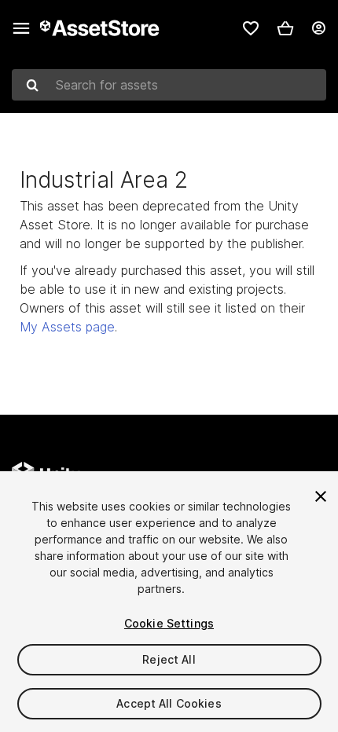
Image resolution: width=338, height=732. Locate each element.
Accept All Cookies (169, 703)
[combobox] (169, 85)
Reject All (168, 659)
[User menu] (318, 28)
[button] (285, 28)
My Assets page (67, 327)
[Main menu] (21, 28)
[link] (250, 28)
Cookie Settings (169, 623)
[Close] (320, 496)
